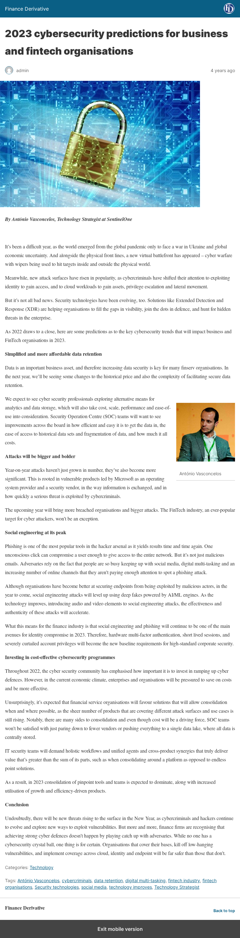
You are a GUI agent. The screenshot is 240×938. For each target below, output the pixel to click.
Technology (41, 867)
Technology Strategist (176, 887)
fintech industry (184, 880)
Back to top (224, 910)
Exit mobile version (120, 929)
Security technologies (57, 887)
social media (94, 887)
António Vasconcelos (38, 880)
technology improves (130, 887)
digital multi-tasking (145, 880)
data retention (108, 880)
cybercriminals (77, 880)
